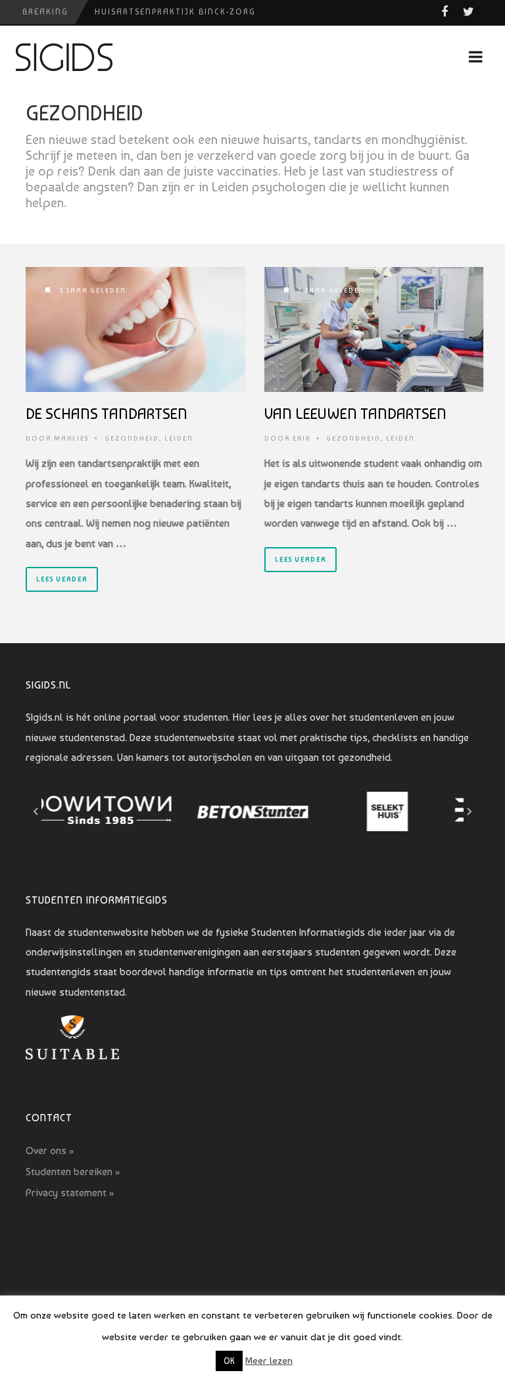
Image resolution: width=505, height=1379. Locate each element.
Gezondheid (132, 438)
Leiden (178, 438)
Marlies (71, 438)
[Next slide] (469, 811)
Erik (301, 438)
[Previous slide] (36, 811)
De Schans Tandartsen (106, 413)
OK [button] (229, 1361)
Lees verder (61, 579)
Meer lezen (269, 1361)
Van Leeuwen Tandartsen (355, 413)
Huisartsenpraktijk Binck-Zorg (175, 11)
